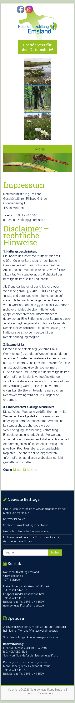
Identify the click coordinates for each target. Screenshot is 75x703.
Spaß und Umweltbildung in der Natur (25, 525)
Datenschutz (45, 693)
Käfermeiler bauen (14, 519)
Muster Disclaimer (25, 470)
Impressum (29, 693)
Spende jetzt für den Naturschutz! (37, 47)
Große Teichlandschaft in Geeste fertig (26, 531)
